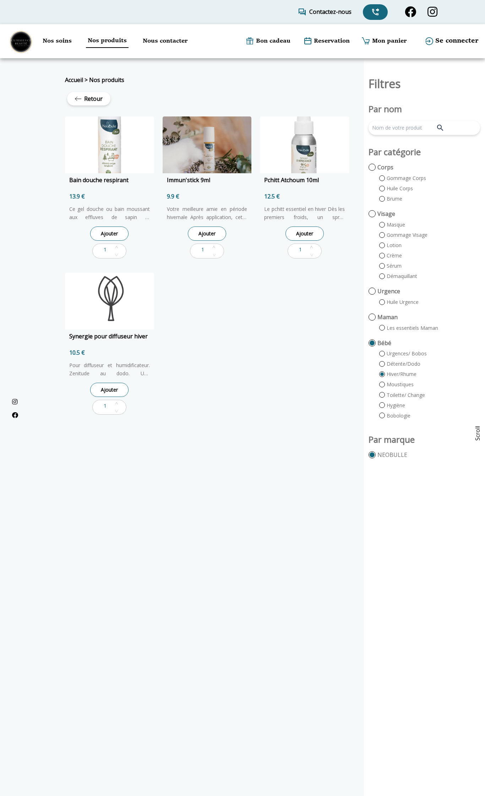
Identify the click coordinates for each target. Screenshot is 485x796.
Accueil (74, 80)
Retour (93, 99)
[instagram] (432, 12)
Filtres (384, 83)
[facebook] (410, 12)
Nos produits (106, 80)
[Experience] (20, 41)
